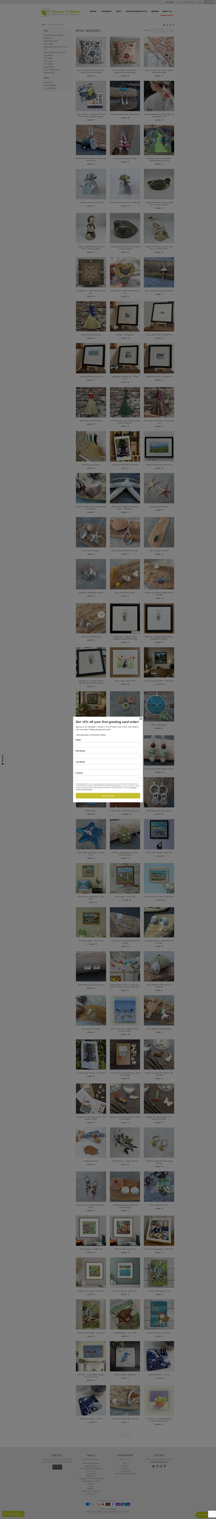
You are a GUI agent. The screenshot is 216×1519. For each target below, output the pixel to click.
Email (78, 740)
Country (79, 773)
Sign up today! (108, 795)
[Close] (141, 718)
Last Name (80, 762)
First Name (80, 751)
